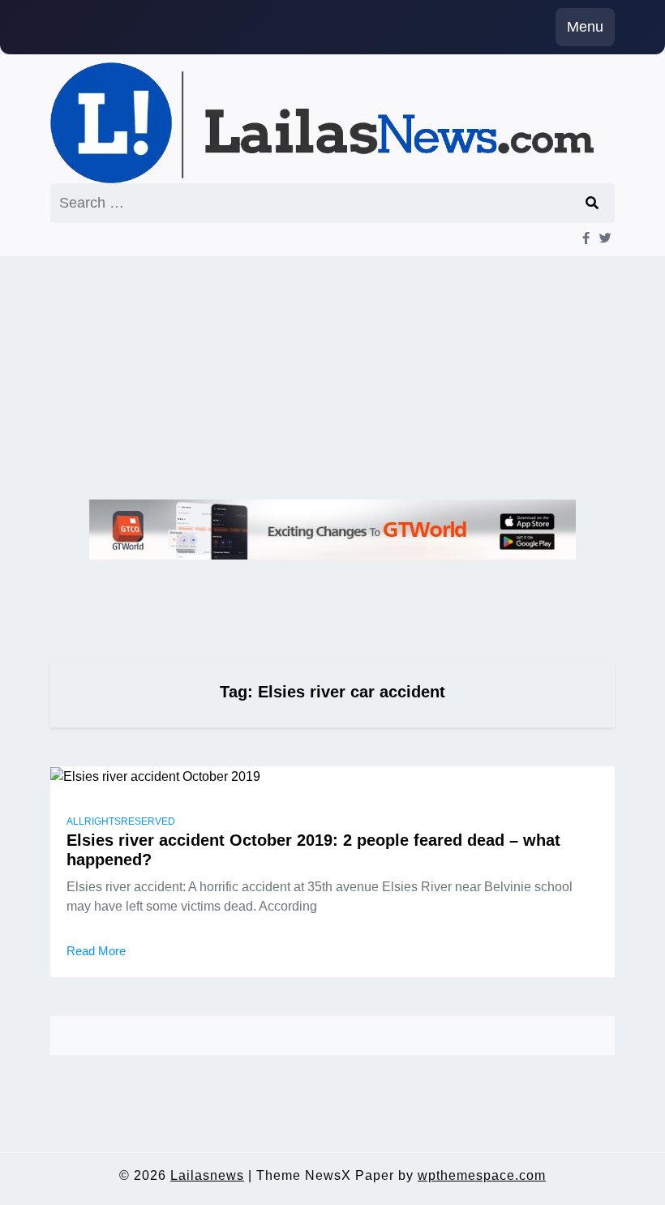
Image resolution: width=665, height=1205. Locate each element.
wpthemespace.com (482, 1175)
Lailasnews (207, 1175)
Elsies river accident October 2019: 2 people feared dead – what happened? (313, 849)
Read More (96, 951)
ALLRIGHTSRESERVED (120, 821)
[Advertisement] (332, 377)
